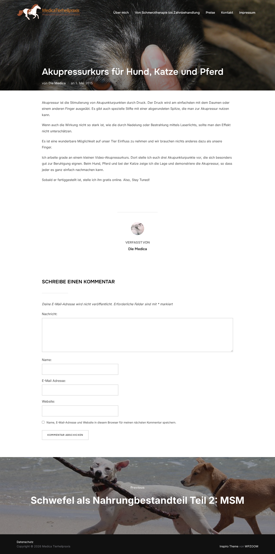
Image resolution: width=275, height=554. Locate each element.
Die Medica (57, 83)
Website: (48, 401)
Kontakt (227, 12)
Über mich (121, 12)
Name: (47, 360)
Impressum (247, 12)
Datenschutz (25, 542)
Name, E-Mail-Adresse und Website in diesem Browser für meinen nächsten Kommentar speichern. (111, 422)
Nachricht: (49, 314)
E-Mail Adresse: (54, 381)
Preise (210, 12)
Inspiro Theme (229, 546)
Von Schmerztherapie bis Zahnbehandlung (167, 12)
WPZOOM (251, 546)
